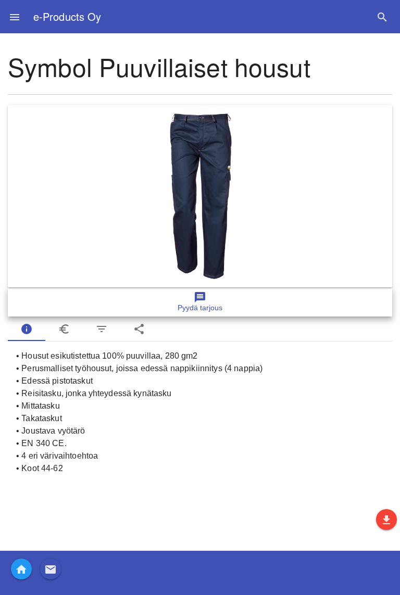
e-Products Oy (67, 16)
